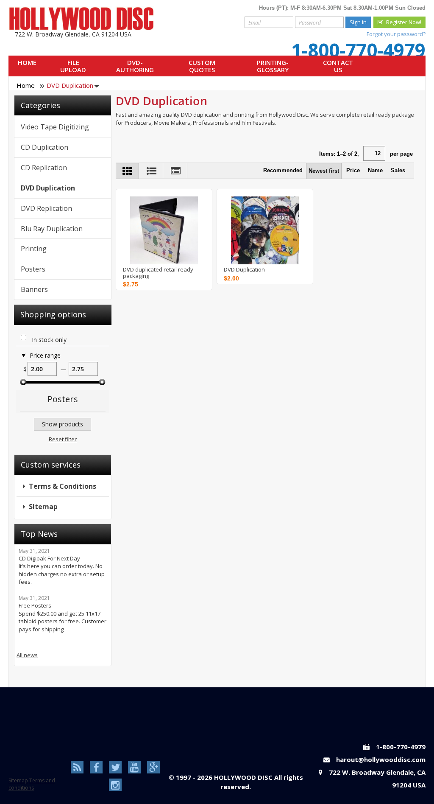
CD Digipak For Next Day (49, 558)
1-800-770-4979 (358, 50)
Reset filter (63, 439)
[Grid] (127, 171)
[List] (151, 170)
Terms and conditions (31, 784)
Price (353, 170)
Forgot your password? (396, 34)
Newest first (324, 171)
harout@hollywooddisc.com (381, 759)
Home (26, 85)
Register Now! (403, 22)
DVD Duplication (244, 269)
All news (27, 655)
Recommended (283, 170)
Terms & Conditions (62, 486)
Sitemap (43, 506)
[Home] (81, 18)
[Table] (175, 170)
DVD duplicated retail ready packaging (158, 272)
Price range (45, 355)
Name (375, 170)
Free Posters (35, 605)
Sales (398, 170)
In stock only (49, 340)
